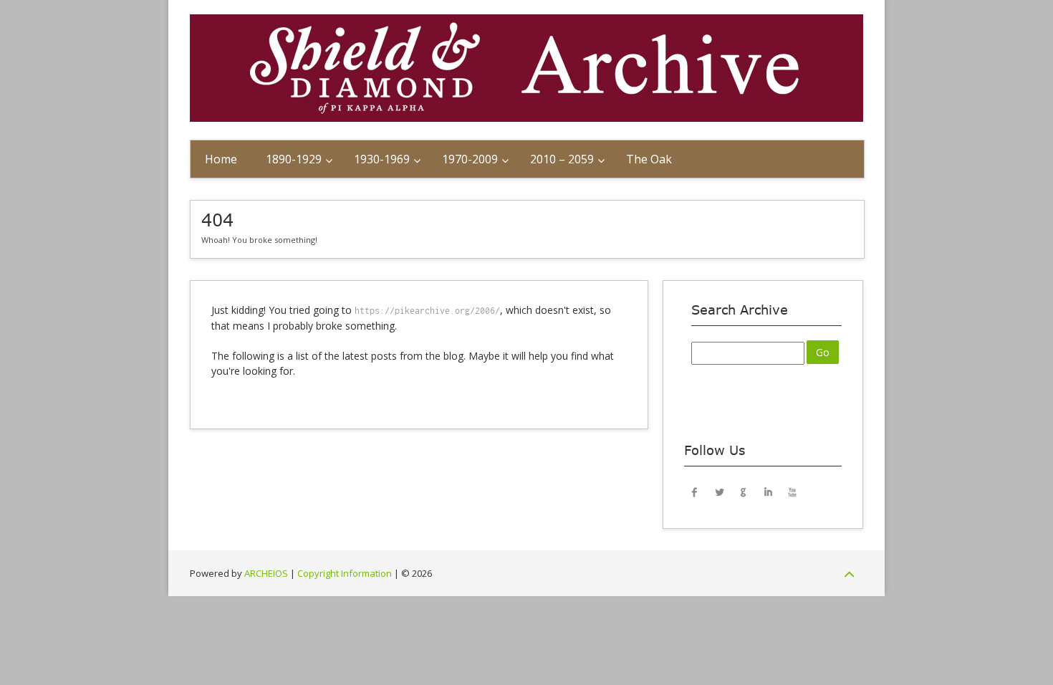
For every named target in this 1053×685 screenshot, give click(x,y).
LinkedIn (768, 491)
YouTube (792, 491)
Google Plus (743, 491)
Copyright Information (344, 573)
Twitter (719, 491)
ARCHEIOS (266, 573)
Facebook (695, 491)
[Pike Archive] (526, 118)
